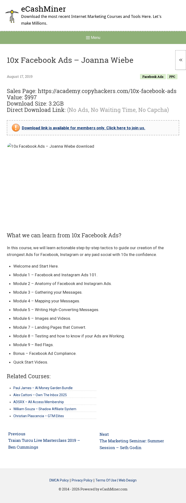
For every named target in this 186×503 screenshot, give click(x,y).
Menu (95, 37)
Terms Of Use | (107, 480)
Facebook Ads (152, 76)
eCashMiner (43, 8)
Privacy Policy (82, 480)
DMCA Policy (59, 480)
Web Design (128, 480)
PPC (172, 76)
